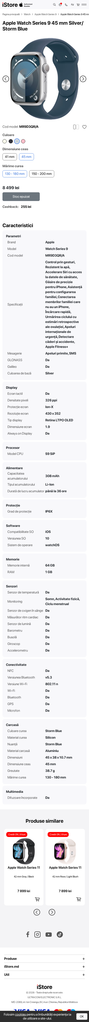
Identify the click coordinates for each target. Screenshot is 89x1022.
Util (6, 975)
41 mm (9, 157)
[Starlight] (4, 141)
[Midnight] (11, 141)
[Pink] (23, 141)
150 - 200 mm (42, 174)
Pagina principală (11, 14)
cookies (20, 1014)
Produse (10, 959)
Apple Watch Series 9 (46, 14)
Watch (27, 14)
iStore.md (11, 966)
